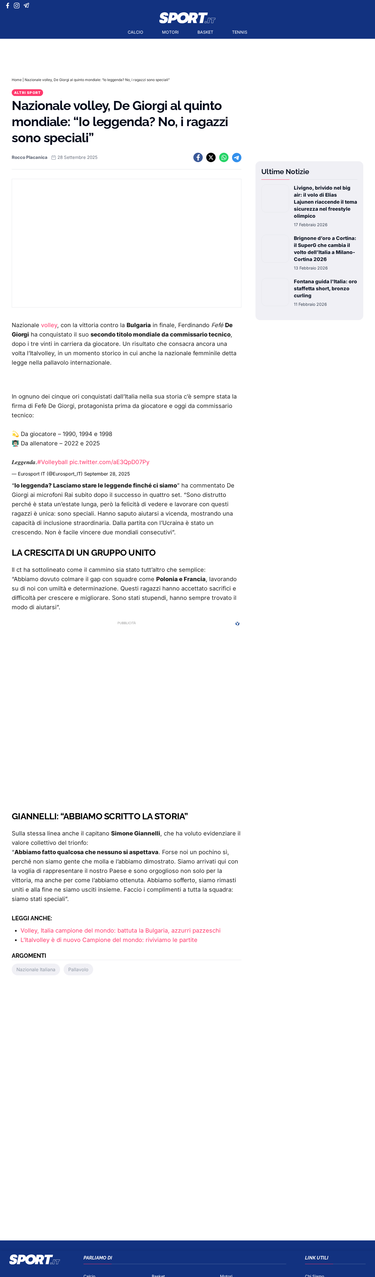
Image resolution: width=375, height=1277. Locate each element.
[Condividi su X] (211, 157)
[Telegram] (27, 5)
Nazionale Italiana (35, 969)
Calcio (135, 32)
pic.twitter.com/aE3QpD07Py (109, 462)
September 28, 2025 (107, 474)
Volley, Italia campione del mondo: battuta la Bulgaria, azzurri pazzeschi (121, 930)
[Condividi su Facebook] (198, 157)
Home (17, 80)
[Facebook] (9, 5)
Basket (205, 32)
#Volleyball (52, 462)
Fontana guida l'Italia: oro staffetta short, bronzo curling (325, 288)
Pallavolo (78, 969)
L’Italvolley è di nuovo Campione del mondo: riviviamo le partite (109, 939)
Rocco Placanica (29, 157)
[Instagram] (18, 5)
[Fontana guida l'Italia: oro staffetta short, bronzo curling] (275, 292)
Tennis (239, 32)
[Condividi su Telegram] (236, 157)
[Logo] (187, 17)
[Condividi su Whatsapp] (224, 157)
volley (49, 325)
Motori (170, 32)
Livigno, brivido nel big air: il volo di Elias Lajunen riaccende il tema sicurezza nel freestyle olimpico (325, 202)
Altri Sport (27, 92)
